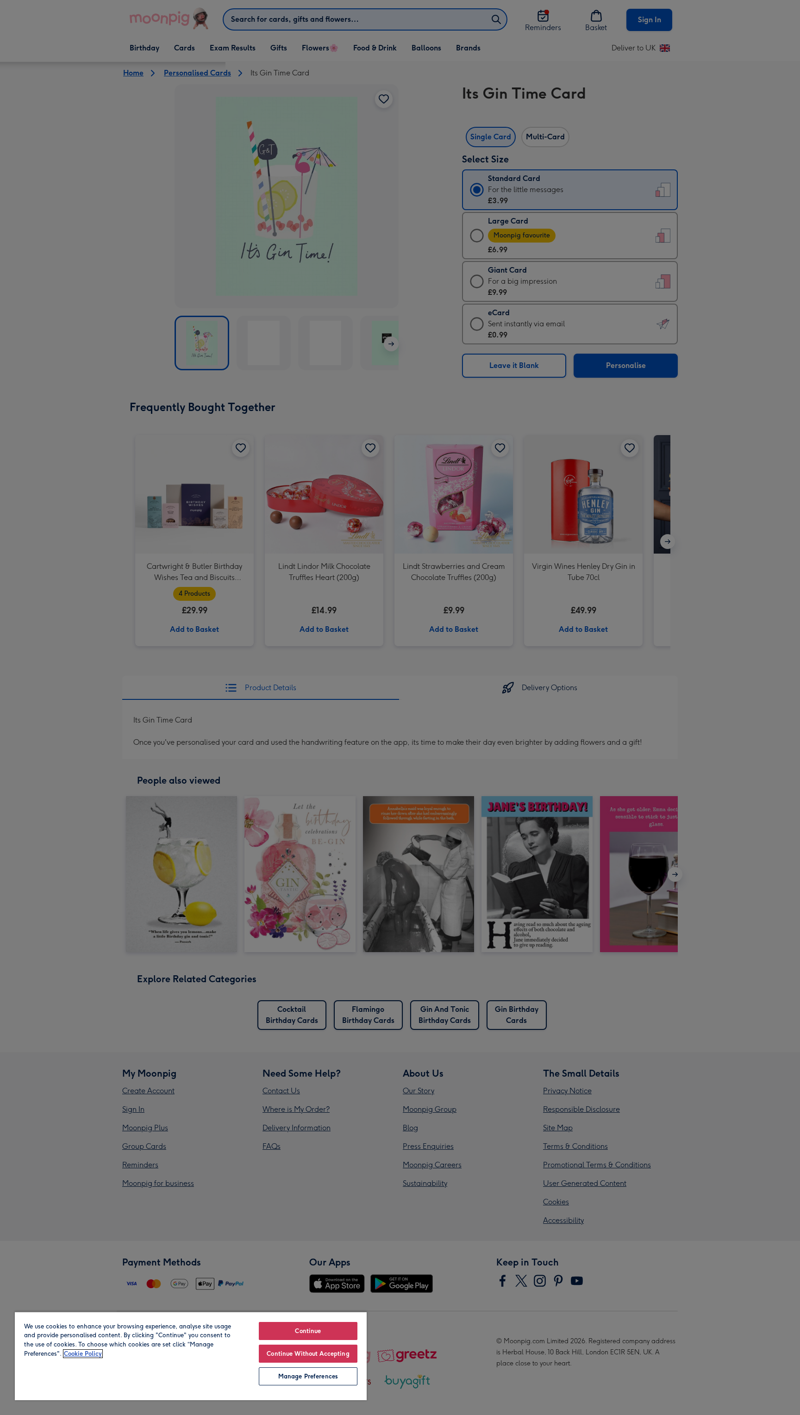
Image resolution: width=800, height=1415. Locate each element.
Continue (308, 1331)
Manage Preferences (308, 1376)
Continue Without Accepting (308, 1353)
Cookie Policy (83, 1353)
